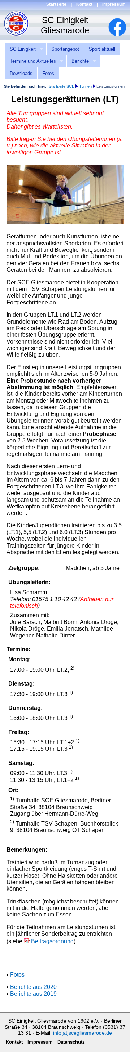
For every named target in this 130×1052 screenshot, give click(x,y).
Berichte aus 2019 (33, 994)
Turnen (85, 86)
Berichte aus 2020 (33, 987)
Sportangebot (65, 49)
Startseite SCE (61, 86)
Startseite (56, 4)
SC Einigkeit (20, 49)
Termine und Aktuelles (30, 61)
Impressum (114, 4)
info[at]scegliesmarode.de (82, 1033)
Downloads (21, 73)
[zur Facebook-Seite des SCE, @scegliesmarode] (121, 34)
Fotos (48, 73)
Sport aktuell (102, 49)
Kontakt (84, 4)
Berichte (77, 61)
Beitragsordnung (52, 941)
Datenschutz (71, 1042)
